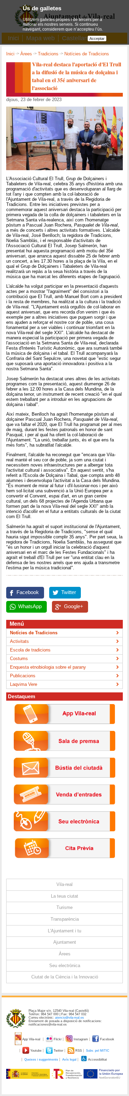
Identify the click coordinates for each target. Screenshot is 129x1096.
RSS (78, 1050)
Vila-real (64, 884)
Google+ (73, 606)
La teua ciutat (64, 896)
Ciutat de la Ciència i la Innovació (64, 976)
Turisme (64, 907)
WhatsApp (30, 606)
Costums (19, 658)
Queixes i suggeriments (41, 1059)
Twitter (68, 592)
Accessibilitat (97, 1059)
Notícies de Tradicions (86, 53)
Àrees (26, 53)
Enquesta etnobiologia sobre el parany (48, 667)
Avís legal (69, 1059)
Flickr (58, 1039)
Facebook (28, 592)
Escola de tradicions (30, 650)
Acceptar (97, 38)
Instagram (81, 1039)
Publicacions (22, 675)
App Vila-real (31, 1039)
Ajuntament (64, 942)
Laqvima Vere (23, 684)
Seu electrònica (64, 965)
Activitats (19, 641)
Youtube (36, 1050)
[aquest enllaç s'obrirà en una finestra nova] (64, 836)
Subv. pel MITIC (97, 1050)
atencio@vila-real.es (69, 1017)
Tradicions (48, 53)
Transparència (65, 919)
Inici (10, 53)
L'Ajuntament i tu (64, 930)
